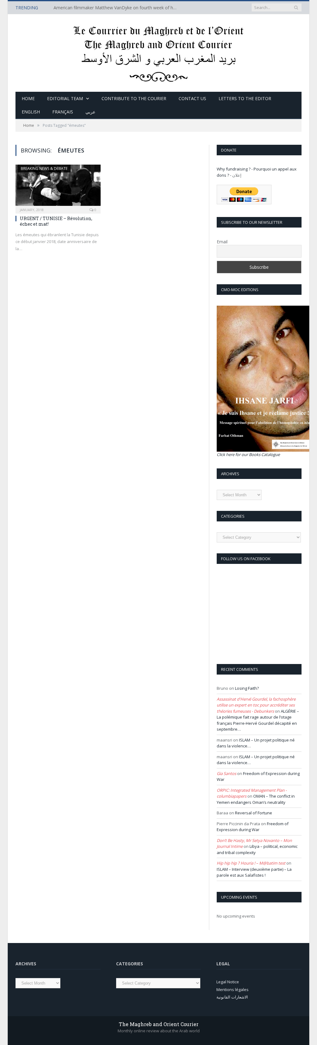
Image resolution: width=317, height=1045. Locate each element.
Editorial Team (65, 98)
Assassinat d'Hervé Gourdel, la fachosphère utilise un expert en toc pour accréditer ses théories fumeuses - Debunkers (256, 705)
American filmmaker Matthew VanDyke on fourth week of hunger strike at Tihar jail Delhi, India (117, 8)
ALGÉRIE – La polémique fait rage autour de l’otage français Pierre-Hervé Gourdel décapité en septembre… (258, 720)
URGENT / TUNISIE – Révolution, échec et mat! (56, 221)
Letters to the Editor (245, 98)
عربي (90, 112)
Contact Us (192, 98)
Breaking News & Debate (44, 168)
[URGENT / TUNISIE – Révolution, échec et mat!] (58, 187)
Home (28, 98)
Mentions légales (232, 989)
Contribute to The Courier (134, 98)
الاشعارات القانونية (232, 997)
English (31, 112)
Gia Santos (226, 773)
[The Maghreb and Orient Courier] (158, 52)
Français (62, 112)
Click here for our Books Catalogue (248, 454)
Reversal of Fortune (253, 813)
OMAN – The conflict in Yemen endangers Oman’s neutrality (256, 799)
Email (222, 242)
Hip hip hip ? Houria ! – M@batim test (251, 863)
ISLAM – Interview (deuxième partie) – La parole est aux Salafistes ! (254, 872)
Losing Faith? (247, 688)
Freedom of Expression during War (253, 827)
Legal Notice (227, 982)
